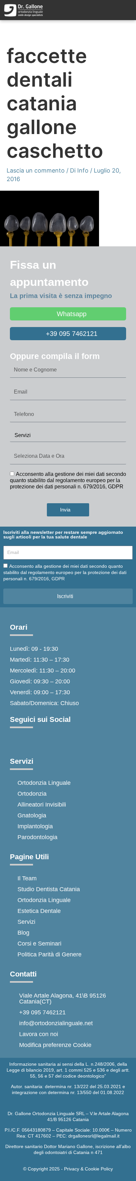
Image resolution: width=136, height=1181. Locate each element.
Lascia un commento (36, 170)
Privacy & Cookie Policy (88, 1168)
